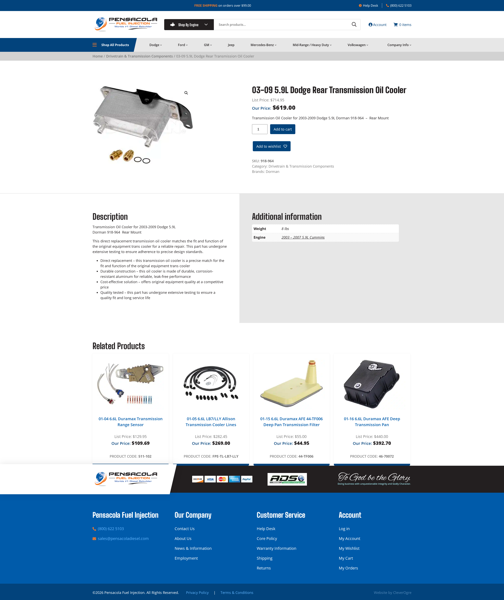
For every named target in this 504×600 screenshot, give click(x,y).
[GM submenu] (211, 45)
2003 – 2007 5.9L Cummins (303, 237)
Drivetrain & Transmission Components (139, 56)
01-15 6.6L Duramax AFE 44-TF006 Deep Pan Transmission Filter (291, 421)
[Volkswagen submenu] (367, 45)
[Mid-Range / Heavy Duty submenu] (331, 45)
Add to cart (283, 129)
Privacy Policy (197, 592)
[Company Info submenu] (410, 45)
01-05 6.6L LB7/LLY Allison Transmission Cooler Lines (211, 421)
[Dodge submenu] (161, 45)
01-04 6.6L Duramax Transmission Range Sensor (131, 421)
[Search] (354, 24)
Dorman (272, 171)
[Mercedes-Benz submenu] (276, 45)
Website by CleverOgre (392, 592)
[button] (186, 92)
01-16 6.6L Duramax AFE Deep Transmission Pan (372, 421)
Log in (344, 528)
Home (98, 56)
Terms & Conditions (236, 592)
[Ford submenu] (187, 45)
